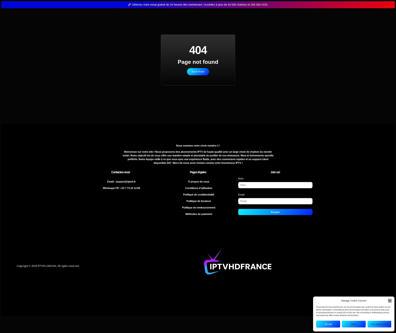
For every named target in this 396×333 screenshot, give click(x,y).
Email (241, 194)
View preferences (379, 324)
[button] (389, 300)
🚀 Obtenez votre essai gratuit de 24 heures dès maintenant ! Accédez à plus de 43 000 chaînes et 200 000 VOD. (198, 4)
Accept (328, 324)
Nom (240, 178)
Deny (354, 324)
